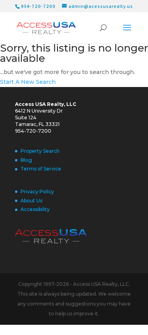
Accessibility (35, 209)
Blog (26, 160)
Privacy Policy (37, 191)
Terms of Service (41, 169)
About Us (31, 201)
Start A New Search (28, 81)
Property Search (40, 151)
